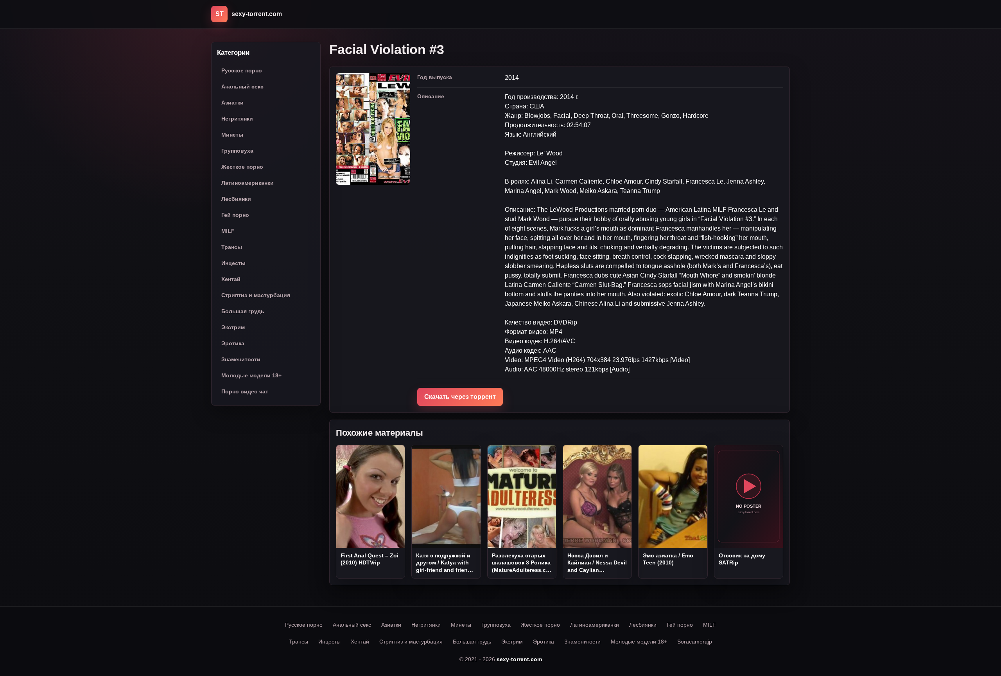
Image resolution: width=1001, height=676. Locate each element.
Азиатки (232, 102)
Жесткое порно (242, 167)
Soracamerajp (694, 641)
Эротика (232, 343)
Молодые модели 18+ (251, 375)
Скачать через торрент (460, 396)
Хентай (230, 279)
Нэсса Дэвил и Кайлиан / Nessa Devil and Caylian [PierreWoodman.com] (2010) (597, 562)
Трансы (231, 247)
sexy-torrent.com (519, 659)
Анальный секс (242, 86)
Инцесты (233, 263)
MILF (228, 231)
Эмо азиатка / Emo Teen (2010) (668, 559)
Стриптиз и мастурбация (255, 295)
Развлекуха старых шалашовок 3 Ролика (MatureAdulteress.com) (521, 562)
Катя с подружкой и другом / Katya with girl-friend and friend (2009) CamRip (443, 562)
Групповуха (237, 151)
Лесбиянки (236, 199)
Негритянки (237, 118)
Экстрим (233, 327)
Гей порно (235, 215)
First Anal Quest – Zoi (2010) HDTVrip (369, 559)
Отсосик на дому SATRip (742, 559)
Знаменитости (240, 359)
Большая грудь (242, 311)
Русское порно (241, 70)
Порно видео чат (244, 391)
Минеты (232, 135)
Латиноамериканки (247, 183)
